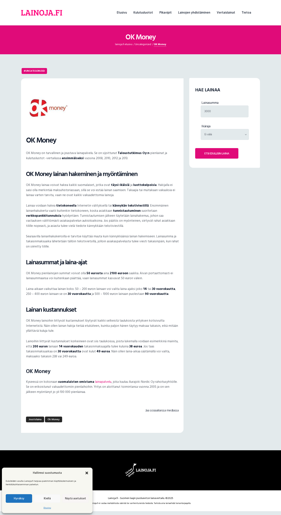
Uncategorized (35, 71)
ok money (53, 419)
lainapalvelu (103, 381)
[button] (87, 473)
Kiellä (47, 498)
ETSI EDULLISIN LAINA (216, 153)
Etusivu (47, 508)
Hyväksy (19, 498)
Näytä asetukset (75, 498)
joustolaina (35, 419)
